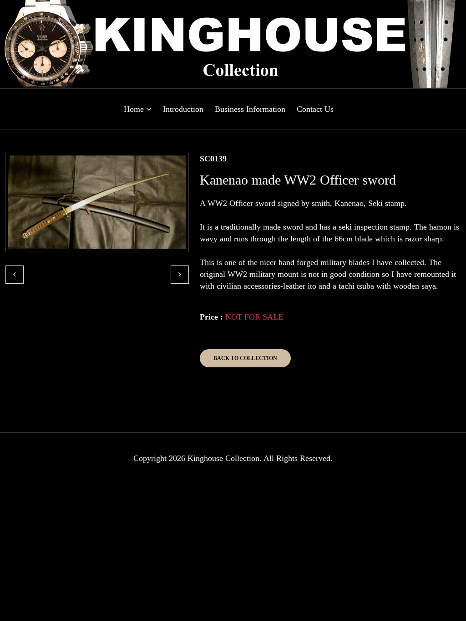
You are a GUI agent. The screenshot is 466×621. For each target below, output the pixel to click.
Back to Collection (245, 358)
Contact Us (315, 109)
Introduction (183, 109)
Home (135, 109)
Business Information (250, 109)
